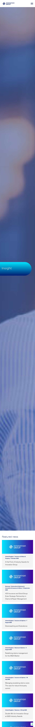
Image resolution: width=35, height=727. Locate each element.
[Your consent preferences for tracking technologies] (32, 724)
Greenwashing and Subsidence (16, 626)
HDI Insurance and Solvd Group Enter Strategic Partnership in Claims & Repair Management (16, 596)
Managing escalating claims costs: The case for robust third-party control (17, 685)
